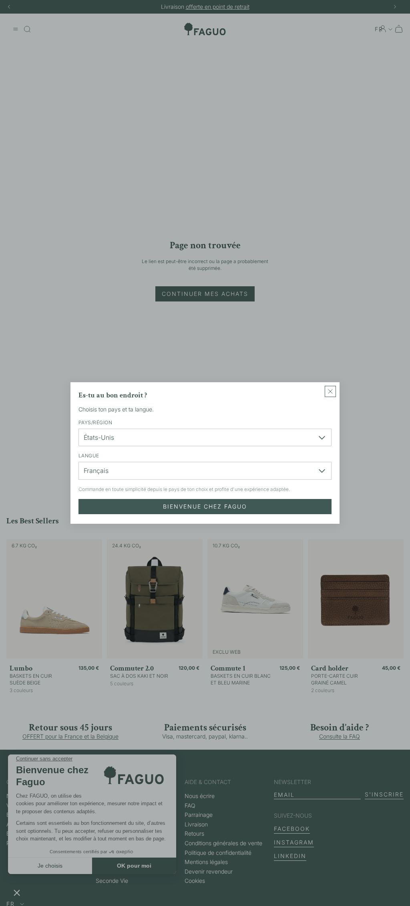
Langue (88, 456)
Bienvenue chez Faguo (205, 506)
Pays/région (95, 422)
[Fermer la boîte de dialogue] (330, 391)
